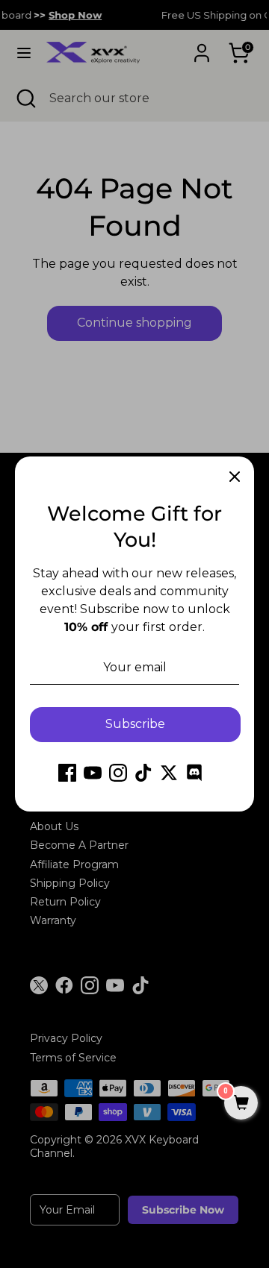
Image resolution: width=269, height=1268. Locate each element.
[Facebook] (67, 773)
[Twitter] (169, 773)
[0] (241, 1104)
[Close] (234, 475)
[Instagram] (118, 773)
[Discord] (194, 773)
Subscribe (135, 724)
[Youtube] (93, 773)
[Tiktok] (143, 773)
